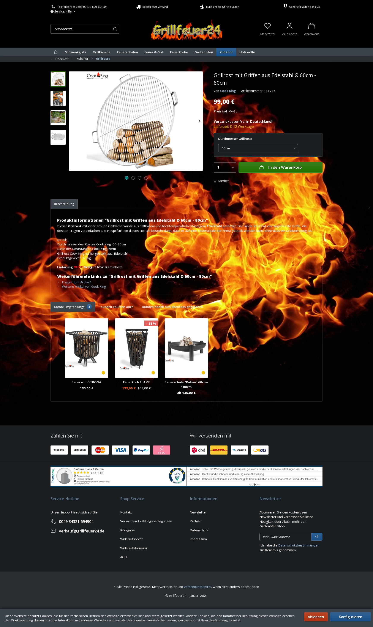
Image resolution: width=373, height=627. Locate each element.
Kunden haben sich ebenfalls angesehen (172, 307)
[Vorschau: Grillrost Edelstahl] (58, 137)
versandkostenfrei (197, 586)
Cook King (228, 90)
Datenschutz (199, 530)
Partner (195, 521)
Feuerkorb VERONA (86, 382)
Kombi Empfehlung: (72, 307)
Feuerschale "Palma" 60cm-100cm (186, 384)
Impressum (198, 539)
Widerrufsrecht (131, 539)
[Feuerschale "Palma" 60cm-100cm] (186, 348)
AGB (123, 557)
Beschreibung (64, 204)
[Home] (56, 52)
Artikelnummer (252, 90)
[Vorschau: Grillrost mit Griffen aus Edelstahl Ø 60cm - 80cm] (58, 79)
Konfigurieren (350, 616)
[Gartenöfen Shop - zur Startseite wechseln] (186, 28)
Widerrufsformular (133, 548)
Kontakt (126, 512)
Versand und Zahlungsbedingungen (146, 521)
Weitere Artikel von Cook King (83, 286)
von (216, 90)
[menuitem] (100, 29)
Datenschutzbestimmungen (298, 545)
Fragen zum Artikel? (76, 282)
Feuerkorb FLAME (136, 382)
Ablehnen (316, 616)
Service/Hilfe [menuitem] (63, 11)
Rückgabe (127, 530)
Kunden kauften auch (117, 307)
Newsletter (198, 512)
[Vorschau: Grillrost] (58, 98)
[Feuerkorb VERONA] (86, 348)
